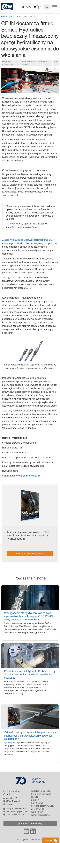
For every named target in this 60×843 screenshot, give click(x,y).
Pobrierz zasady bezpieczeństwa (30, 553)
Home (4, 16)
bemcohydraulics (31, 475)
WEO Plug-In (37, 811)
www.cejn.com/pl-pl (15, 814)
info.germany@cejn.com (17, 811)
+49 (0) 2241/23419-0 (16, 808)
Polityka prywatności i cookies (41, 795)
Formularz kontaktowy (31, 823)
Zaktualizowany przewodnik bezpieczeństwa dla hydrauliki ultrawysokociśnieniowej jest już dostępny (30, 735)
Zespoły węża (37, 808)
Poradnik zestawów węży (42, 805)
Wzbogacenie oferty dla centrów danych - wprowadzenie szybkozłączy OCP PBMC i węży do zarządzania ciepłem (29, 616)
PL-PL (28, 6)
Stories (12, 16)
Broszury (35, 799)
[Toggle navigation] (54, 6)
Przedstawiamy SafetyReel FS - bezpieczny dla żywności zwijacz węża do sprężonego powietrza (29, 674)
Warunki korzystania (40, 814)
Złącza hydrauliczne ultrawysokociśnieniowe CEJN (28, 239)
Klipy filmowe (37, 802)
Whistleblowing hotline (41, 790)
